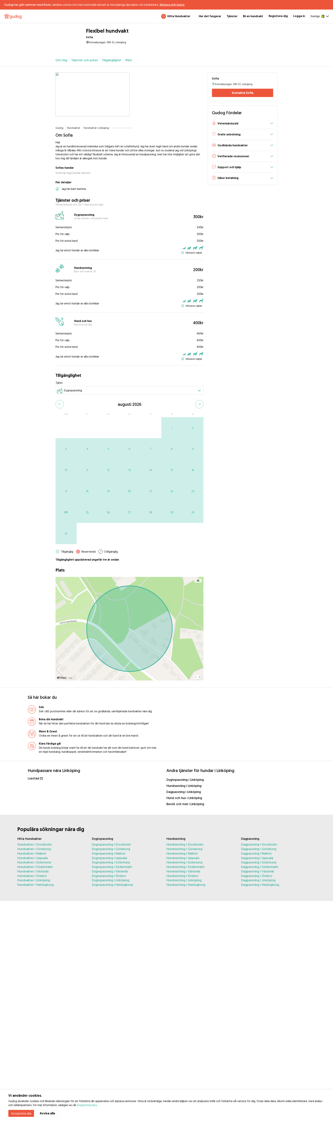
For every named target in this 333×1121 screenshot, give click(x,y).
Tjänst (59, 382)
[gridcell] (171, 427)
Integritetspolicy (87, 1105)
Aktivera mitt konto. (172, 4)
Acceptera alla (21, 1113)
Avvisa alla (47, 1113)
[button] (242, 123)
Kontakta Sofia (242, 93)
